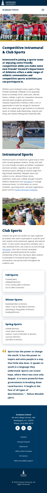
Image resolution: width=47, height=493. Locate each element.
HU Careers (23, 456)
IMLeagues (28, 181)
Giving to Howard (23, 442)
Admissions (23, 446)
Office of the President (23, 451)
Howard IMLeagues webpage (25, 190)
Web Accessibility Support (23, 461)
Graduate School (10, 10)
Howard (23, 437)
